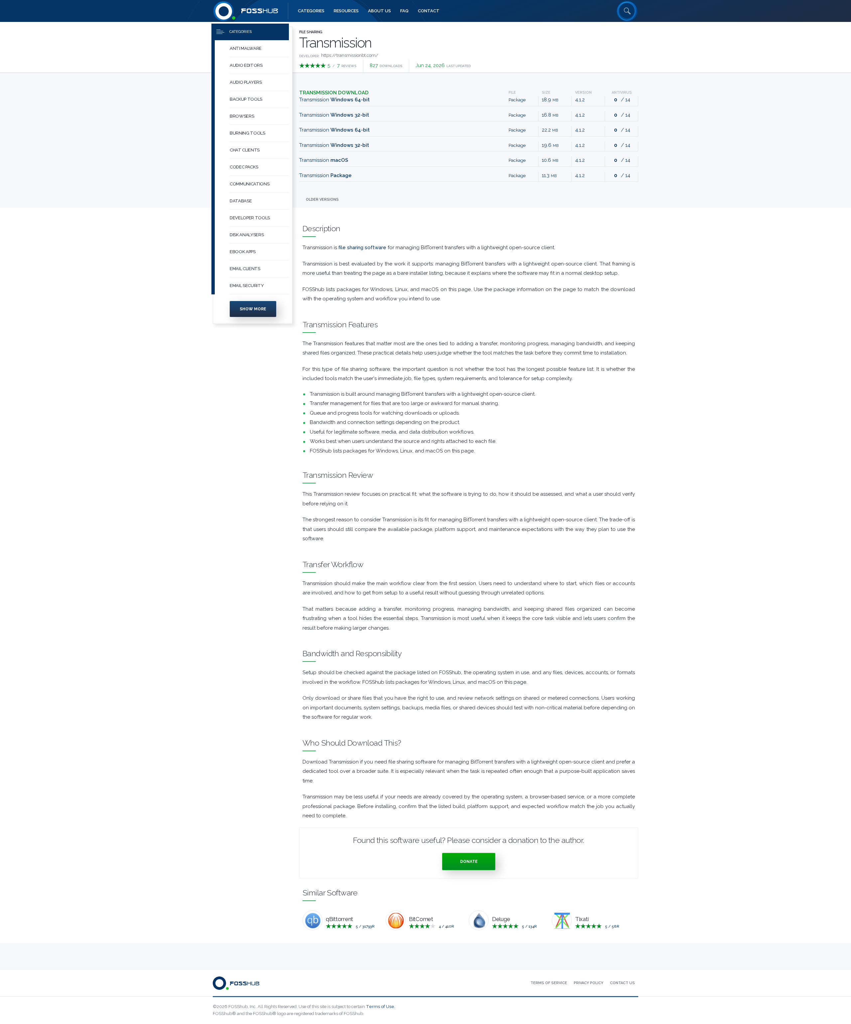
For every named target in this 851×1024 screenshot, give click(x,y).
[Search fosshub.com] (627, 11)
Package (517, 99)
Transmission (334, 100)
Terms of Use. (380, 1006)
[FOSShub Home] (224, 11)
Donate (469, 861)
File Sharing (310, 32)
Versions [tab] (322, 199)
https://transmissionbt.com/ (349, 55)
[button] (259, 48)
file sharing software (362, 248)
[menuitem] (252, 48)
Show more (253, 309)
